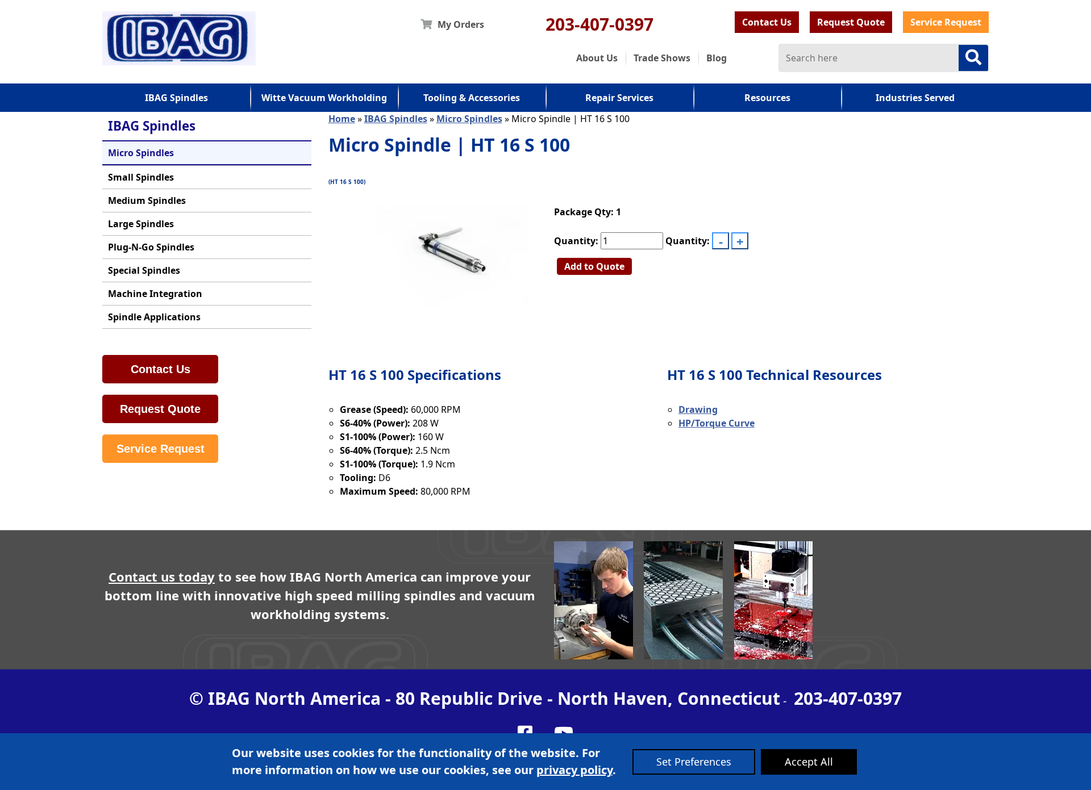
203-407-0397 (599, 24)
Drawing (698, 409)
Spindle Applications (154, 317)
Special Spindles (144, 270)
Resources (767, 97)
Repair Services (619, 97)
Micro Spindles (141, 153)
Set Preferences (693, 761)
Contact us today (162, 576)
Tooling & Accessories (471, 97)
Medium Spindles (147, 200)
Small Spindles (141, 177)
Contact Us (767, 22)
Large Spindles (141, 224)
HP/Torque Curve (716, 423)
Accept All (809, 761)
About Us (597, 58)
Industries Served (915, 97)
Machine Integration (155, 293)
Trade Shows (662, 58)
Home (341, 118)
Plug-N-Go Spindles (151, 247)
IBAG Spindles (176, 97)
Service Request (945, 22)
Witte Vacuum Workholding (324, 97)
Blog (716, 58)
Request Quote (851, 22)
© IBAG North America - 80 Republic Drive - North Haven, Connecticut (484, 698)
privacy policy (574, 770)
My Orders (461, 24)
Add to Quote (594, 266)
